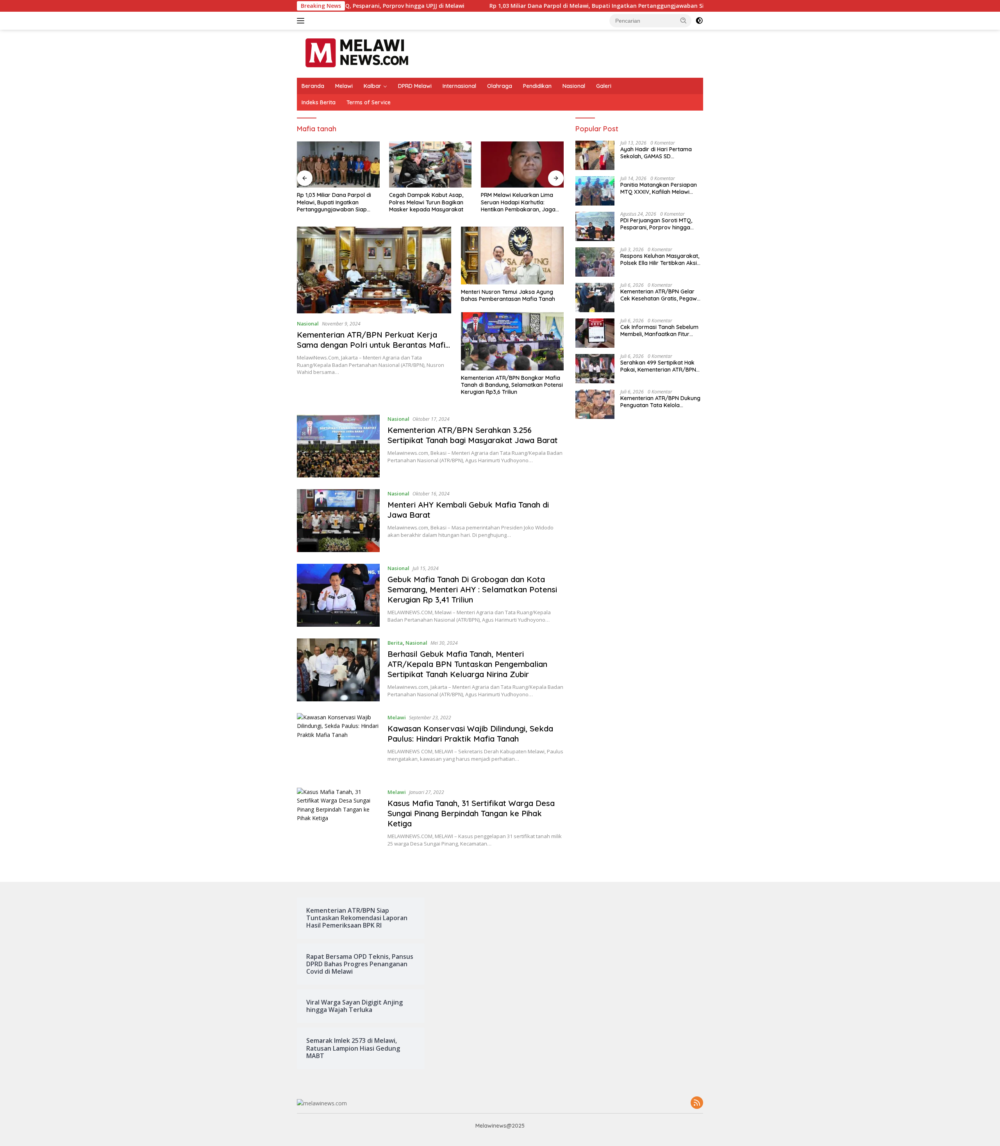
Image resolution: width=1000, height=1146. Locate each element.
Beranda (313, 85)
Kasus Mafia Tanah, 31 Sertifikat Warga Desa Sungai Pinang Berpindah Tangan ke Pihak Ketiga (471, 813)
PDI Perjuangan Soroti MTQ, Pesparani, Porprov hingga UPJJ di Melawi (656, 224)
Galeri (603, 85)
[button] (683, 20)
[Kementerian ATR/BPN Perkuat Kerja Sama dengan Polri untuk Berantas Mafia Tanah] (374, 270)
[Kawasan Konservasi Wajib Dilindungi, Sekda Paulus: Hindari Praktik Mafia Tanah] (338, 744)
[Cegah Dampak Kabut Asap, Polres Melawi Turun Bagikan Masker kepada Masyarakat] (430, 164)
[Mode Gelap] (699, 20)
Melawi (344, 85)
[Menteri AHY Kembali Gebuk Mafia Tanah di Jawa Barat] (338, 520)
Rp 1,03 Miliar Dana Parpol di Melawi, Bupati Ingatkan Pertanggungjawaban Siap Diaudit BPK (556, 5)
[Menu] (302, 20)
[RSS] (697, 1103)
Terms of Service (368, 102)
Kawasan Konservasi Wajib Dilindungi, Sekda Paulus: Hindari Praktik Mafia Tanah (470, 734)
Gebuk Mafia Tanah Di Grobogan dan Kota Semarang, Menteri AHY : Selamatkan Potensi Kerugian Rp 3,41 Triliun (472, 589)
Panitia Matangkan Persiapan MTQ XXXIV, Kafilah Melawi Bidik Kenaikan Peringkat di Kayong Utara (658, 189)
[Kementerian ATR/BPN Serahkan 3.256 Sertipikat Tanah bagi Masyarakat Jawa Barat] (338, 446)
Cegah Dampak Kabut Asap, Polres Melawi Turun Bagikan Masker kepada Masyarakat (426, 202)
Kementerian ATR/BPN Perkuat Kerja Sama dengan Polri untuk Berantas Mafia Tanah (373, 345)
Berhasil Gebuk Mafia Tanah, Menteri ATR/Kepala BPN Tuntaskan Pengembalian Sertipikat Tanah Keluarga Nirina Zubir (467, 664)
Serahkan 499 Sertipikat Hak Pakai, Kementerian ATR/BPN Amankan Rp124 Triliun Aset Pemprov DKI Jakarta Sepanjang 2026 (658, 366)
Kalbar (372, 85)
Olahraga (499, 85)
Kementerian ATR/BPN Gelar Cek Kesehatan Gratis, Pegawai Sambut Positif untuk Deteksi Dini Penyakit (661, 295)
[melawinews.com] (357, 53)
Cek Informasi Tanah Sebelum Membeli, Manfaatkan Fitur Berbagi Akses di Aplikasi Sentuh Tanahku (659, 331)
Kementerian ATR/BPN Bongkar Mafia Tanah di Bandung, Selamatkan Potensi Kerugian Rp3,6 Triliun (512, 384)
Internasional (459, 85)
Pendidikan (537, 85)
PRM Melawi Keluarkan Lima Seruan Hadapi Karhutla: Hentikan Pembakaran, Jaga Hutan (518, 202)
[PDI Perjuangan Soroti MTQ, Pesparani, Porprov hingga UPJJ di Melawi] (594, 226)
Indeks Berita (319, 102)
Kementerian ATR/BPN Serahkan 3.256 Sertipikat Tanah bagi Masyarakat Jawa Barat (473, 435)
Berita (395, 642)
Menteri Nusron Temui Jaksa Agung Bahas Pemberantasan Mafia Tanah (508, 295)
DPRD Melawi (415, 85)
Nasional (573, 85)
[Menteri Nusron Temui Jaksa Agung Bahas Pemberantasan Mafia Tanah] (512, 255)
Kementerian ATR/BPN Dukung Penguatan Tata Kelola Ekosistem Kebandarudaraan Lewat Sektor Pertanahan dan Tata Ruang (660, 402)
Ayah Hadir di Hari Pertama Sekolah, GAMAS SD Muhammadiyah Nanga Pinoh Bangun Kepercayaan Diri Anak (661, 153)
